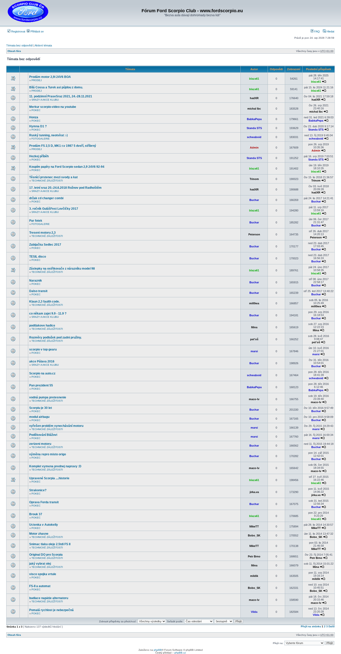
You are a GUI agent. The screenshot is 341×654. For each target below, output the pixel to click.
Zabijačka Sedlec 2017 (45, 244)
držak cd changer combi (46, 198)
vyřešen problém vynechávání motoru (56, 426)
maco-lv (254, 399)
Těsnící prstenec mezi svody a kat (53, 177)
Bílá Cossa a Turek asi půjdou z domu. (56, 87)
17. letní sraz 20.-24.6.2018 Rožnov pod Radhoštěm (65, 187)
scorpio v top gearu (43, 349)
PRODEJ (36, 80)
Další (332, 626)
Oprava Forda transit (44, 502)
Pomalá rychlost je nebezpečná (51, 610)
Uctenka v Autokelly (43, 524)
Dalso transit (38, 291)
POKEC (35, 110)
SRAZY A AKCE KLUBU (45, 99)
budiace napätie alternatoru (48, 598)
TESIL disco (37, 256)
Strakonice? (37, 490)
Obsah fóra (14, 51)
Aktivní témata (43, 45)
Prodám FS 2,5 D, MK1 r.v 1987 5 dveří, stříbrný (62, 146)
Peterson (254, 234)
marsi (254, 351)
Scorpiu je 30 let (40, 408)
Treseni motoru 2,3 (42, 232)
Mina (254, 327)
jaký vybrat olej (40, 563)
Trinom (254, 178)
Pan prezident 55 (41, 385)
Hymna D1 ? (38, 126)
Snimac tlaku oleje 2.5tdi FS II (49, 544)
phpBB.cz (180, 652)
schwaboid (254, 137)
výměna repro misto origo (47, 454)
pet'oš (254, 339)
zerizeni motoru (40, 444)
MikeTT (254, 526)
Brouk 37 (35, 514)
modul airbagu (39, 417)
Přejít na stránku (311, 626)
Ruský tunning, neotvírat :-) (48, 135)
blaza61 (254, 78)
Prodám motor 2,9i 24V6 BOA (50, 77)
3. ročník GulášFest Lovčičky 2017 (53, 208)
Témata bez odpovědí (19, 45)
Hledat (330, 31)
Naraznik (35, 280)
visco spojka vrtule (42, 574)
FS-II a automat (39, 586)
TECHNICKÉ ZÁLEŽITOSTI (47, 180)
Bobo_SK (254, 535)
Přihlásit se (37, 31)
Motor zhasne (38, 533)
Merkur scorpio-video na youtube (52, 107)
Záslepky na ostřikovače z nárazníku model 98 (62, 268)
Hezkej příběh (39, 156)
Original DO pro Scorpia (46, 554)
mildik (254, 575)
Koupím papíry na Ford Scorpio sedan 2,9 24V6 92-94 (66, 166)
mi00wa (254, 303)
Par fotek (35, 220)
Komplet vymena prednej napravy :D (55, 466)
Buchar (254, 199)
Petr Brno (254, 556)
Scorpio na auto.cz (42, 373)
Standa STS (254, 128)
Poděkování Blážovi (43, 435)
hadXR (254, 98)
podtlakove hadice (42, 325)
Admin (254, 147)
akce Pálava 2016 (41, 361)
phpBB (158, 650)
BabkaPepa (254, 119)
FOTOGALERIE (40, 138)
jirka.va (254, 491)
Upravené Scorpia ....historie (49, 478)
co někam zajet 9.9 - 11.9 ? (47, 313)
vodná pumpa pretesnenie (47, 397)
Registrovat (17, 31)
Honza (33, 117)
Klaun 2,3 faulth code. (44, 301)
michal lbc (254, 108)
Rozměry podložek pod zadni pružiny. (55, 337)
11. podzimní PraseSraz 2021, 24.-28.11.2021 (60, 96)
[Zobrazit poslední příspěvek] (324, 81)
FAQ (317, 31)
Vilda (254, 611)
